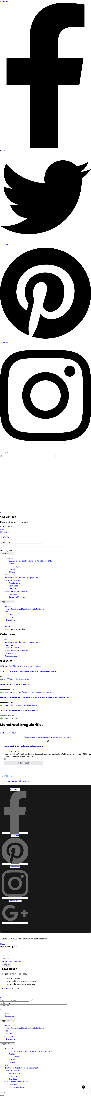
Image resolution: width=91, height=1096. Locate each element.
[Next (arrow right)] (3, 1095)
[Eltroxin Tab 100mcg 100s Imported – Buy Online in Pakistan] (21, 666)
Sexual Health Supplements (16, 650)
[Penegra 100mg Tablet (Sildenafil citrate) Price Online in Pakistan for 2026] (26, 692)
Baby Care (13, 1076)
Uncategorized (10, 656)
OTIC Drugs (14, 1057)
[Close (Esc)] (7, 1092)
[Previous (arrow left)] (1, 1095)
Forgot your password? (12, 961)
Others (12, 1062)
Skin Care (8, 653)
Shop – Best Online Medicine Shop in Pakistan (24, 1028)
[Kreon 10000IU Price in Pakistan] (14, 679)
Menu (6, 1013)
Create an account (10, 988)
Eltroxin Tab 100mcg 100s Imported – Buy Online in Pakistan (28, 671)
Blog (6, 1031)
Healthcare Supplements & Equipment (21, 642)
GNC (6, 639)
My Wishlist (5, 537)
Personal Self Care (12, 647)
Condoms (13, 1084)
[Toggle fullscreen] (3, 1092)
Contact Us (9, 1036)
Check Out (4, 532)
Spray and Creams (17, 1087)
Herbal (12, 1059)
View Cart (4, 529)
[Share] (5, 1092)
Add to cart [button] (23, 763)
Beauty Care (14, 1073)
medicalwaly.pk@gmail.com (18, 781)
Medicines (8, 645)
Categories (9, 1016)
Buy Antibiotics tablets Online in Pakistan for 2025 (30, 1051)
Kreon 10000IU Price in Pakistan (14, 684)
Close (2, 944)
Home (7, 626)
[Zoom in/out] (1, 1092)
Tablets (12, 1054)
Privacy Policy (10, 1039)
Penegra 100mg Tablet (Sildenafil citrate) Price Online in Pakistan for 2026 (35, 697)
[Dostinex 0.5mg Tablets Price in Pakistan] (18, 705)
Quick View (66, 737)
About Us (8, 1033)
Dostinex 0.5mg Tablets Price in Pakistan (19, 710)
